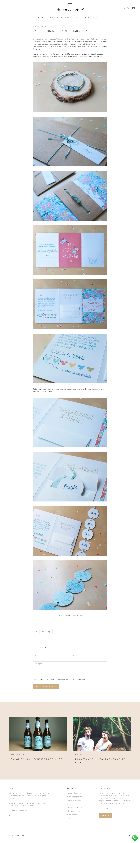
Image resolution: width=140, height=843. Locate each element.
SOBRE (86, 17)
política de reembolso (74, 807)
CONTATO (98, 17)
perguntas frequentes (74, 793)
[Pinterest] (19, 815)
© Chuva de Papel (17, 836)
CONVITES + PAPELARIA (58, 17)
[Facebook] (9, 815)
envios (68, 804)
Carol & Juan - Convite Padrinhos (36, 759)
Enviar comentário (46, 686)
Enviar (105, 816)
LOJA (76, 17)
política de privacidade (74, 811)
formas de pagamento (74, 797)
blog (68, 818)
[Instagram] (14, 815)
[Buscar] (128, 8)
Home (40, 17)
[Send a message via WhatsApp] (135, 838)
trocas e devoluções (73, 800)
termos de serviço (72, 815)
